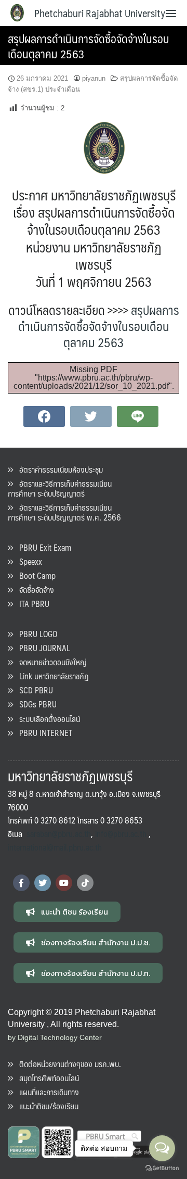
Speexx (27, 561)
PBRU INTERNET (42, 733)
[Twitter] (42, 882)
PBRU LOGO (35, 634)
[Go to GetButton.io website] (162, 1168)
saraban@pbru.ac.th (58, 834)
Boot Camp (34, 575)
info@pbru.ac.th (120, 834)
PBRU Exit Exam (42, 547)
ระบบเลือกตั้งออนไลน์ (46, 719)
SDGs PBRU (35, 704)
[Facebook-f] (21, 882)
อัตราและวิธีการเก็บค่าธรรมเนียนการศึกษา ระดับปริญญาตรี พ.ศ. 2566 (64, 512)
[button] (67, 912)
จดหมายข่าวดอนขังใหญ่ (50, 662)
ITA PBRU (31, 604)
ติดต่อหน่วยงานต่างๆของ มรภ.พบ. (67, 1064)
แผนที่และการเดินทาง (46, 1092)
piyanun (93, 78)
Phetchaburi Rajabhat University (99, 13)
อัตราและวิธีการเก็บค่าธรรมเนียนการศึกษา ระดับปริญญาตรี (60, 488)
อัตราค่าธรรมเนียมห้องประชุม (58, 469)
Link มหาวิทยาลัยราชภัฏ (51, 676)
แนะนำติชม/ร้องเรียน (45, 1106)
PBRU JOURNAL (41, 648)
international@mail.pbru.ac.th (55, 847)
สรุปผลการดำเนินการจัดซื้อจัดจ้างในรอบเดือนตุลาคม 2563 (88, 46)
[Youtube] (64, 882)
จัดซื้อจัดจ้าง (33, 589)
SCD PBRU (33, 690)
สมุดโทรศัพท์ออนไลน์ (46, 1078)
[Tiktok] (85, 882)
